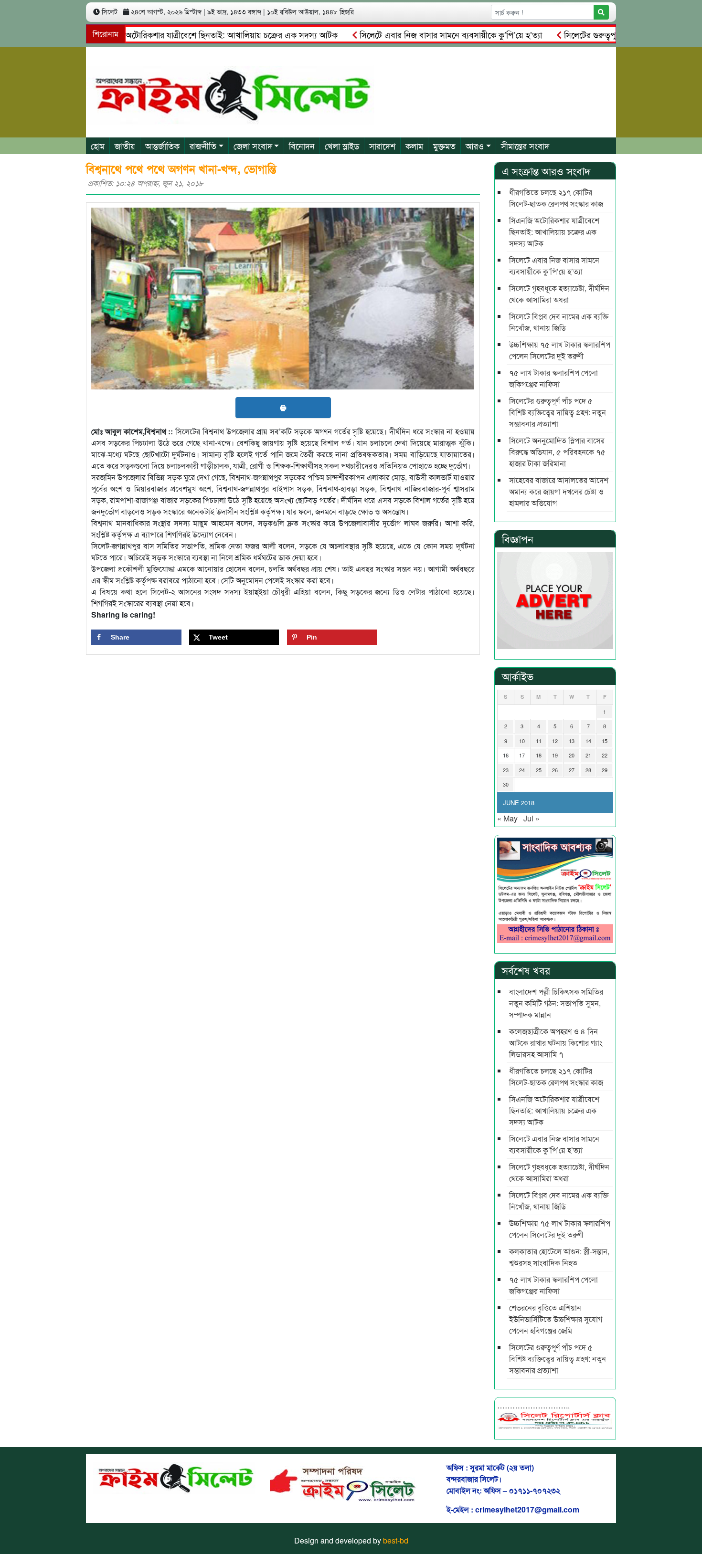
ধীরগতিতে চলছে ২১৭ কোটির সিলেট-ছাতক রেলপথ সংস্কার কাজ (556, 198)
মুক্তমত (444, 145)
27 (571, 770)
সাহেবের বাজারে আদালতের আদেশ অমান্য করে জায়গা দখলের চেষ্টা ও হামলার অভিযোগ (558, 491)
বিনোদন (302, 145)
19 (555, 755)
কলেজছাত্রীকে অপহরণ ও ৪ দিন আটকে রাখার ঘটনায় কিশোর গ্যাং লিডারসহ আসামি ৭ (555, 1043)
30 (506, 784)
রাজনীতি (203, 145)
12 (555, 741)
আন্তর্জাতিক (162, 145)
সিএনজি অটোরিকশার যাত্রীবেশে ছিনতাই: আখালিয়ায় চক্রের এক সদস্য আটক (186, 34)
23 (506, 770)
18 (539, 755)
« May (507, 818)
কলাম (414, 145)
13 (571, 741)
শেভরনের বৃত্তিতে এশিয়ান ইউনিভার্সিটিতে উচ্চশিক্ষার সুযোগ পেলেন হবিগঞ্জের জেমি (555, 1319)
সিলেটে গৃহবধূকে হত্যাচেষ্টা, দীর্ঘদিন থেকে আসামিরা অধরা (559, 294)
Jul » (531, 818)
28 (588, 770)
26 (555, 770)
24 (522, 770)
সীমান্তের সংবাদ (525, 145)
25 (539, 770)
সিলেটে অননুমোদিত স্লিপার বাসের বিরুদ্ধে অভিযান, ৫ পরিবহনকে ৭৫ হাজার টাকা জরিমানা (557, 452)
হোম (98, 145)
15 (604, 741)
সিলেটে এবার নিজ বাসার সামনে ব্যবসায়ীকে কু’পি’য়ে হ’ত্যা (419, 34)
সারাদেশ (382, 145)
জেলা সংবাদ (253, 145)
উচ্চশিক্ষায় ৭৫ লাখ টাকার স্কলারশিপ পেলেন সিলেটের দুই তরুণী (559, 350)
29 (604, 770)
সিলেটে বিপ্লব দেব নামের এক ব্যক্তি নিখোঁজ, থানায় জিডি (558, 322)
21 (588, 755)
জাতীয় (125, 145)
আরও (475, 145)
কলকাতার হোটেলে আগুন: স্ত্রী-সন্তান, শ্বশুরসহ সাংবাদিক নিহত (559, 1257)
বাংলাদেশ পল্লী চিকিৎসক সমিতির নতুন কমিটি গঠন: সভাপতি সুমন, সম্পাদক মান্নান (556, 1003)
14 (588, 741)
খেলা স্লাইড (342, 145)
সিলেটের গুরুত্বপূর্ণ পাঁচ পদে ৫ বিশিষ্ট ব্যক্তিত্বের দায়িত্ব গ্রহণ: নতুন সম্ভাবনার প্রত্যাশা (557, 412)
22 (604, 755)
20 (571, 755)
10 (522, 741)
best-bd (395, 1540)
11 (539, 741)
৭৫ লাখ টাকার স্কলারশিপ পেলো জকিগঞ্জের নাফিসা (553, 378)
